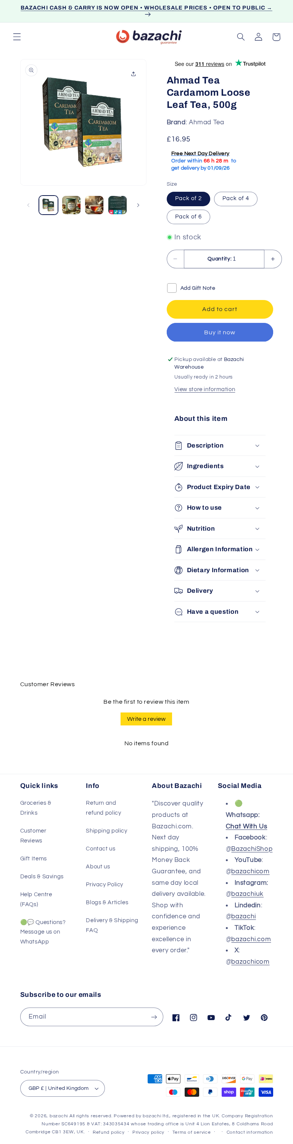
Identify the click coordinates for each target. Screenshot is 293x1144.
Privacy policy (148, 1132)
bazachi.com (251, 939)
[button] (17, 37)
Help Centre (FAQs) (36, 899)
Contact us (100, 849)
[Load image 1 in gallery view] (48, 205)
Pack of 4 (235, 198)
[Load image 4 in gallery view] (71, 205)
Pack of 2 (188, 198)
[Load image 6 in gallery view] (117, 205)
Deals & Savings (42, 876)
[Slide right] (138, 205)
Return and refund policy (103, 808)
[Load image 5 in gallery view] (94, 205)
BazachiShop (251, 849)
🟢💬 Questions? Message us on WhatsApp (43, 932)
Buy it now (220, 332)
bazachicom (250, 871)
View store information (204, 389)
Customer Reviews (33, 836)
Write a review (146, 719)
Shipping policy (106, 831)
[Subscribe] (154, 1017)
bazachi (243, 916)
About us (98, 867)
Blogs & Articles (107, 902)
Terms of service (191, 1132)
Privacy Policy (104, 884)
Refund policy (109, 1132)
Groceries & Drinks (36, 808)
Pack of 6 (188, 217)
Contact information (250, 1132)
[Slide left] (28, 205)
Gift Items (33, 859)
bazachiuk (247, 893)
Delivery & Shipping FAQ (112, 925)
